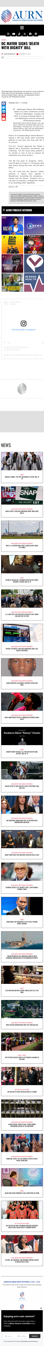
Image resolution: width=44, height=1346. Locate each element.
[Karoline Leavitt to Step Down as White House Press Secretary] (22, 1143)
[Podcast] (35, 33)
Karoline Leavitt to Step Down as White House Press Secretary (22, 1159)
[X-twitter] (24, 33)
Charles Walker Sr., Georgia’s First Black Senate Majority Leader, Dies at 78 (22, 581)
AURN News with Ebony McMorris (22, 509)
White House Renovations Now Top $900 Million (22, 1025)
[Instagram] (8, 33)
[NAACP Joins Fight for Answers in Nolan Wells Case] (22, 839)
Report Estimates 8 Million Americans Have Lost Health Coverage (22, 649)
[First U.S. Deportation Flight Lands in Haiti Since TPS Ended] (22, 530)
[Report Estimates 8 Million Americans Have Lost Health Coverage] (22, 633)
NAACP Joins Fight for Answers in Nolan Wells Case (22, 855)
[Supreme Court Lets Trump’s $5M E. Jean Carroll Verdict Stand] (22, 872)
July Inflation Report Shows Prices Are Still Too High (22, 991)
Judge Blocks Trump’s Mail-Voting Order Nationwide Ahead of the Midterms (22, 1125)
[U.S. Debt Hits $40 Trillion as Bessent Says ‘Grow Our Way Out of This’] (22, 599)
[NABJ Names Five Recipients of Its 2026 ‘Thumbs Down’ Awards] (22, 906)
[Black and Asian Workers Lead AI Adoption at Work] (22, 1177)
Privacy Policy (25, 1341)
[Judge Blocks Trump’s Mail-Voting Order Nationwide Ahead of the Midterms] (22, 1109)
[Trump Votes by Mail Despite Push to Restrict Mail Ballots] (22, 770)
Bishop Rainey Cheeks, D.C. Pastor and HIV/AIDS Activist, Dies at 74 (22, 753)
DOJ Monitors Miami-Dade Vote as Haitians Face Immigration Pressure (22, 821)
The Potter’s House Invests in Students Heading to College (22, 1058)
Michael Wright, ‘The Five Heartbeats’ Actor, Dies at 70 (22, 478)
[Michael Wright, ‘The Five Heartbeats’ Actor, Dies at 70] (22, 461)
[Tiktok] (19, 33)
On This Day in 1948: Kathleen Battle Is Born (22, 1092)
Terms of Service (33, 1341)
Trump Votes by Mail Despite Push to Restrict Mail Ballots (22, 787)
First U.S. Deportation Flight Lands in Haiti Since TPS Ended (22, 546)
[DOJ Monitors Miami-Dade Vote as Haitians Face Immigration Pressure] (22, 805)
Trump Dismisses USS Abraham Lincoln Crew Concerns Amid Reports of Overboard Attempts (22, 957)
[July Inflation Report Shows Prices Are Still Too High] (22, 975)
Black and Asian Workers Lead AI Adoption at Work (22, 1193)
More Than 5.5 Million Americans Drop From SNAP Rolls (21, 512)
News (4, 40)
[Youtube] (13, 33)
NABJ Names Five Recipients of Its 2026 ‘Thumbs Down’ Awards (21, 923)
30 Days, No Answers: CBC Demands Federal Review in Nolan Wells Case (22, 1261)
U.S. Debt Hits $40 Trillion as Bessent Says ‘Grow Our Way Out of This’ (22, 615)
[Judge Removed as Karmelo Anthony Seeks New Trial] (22, 667)
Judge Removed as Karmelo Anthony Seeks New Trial (22, 684)
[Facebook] (30, 33)
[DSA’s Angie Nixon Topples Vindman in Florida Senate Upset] (22, 702)
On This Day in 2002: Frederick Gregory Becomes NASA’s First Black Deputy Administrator (22, 1226)
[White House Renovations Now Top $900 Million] (22, 1009)
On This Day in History (22, 1090)
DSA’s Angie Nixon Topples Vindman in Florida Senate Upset (22, 718)
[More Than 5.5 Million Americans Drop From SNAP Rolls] (22, 495)
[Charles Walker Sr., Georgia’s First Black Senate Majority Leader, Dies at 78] (22, 564)
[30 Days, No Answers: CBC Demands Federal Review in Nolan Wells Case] (22, 1244)
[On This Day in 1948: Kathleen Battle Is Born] (22, 1076)
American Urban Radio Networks (15, 355)
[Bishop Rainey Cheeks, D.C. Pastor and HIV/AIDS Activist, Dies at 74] (22, 736)
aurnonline (33, 355)
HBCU (19, 1055)
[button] (4, 103)
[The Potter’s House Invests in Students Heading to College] (22, 1042)
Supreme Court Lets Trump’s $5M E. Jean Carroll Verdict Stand (22, 888)
